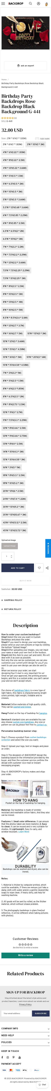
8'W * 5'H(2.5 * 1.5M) (13, 381)
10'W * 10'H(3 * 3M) (36, 333)
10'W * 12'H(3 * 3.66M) (14, 341)
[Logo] (16, 3)
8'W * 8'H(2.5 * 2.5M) (13, 286)
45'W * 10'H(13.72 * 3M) (14, 530)
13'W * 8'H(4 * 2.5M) (13, 444)
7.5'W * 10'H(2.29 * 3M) (14, 278)
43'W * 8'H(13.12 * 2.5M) (15, 522)
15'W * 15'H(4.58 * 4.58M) (15, 365)
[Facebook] (4, 1057)
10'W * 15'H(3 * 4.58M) (14, 349)
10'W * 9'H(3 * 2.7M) (13, 412)
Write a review (25, 955)
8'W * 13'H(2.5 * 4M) (13, 302)
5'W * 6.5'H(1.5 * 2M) (13, 184)
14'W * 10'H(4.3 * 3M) (13, 452)
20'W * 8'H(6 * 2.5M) (13, 491)
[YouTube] (21, 1057)
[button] (7, 118)
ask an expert (27, 66)
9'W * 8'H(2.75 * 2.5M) (14, 404)
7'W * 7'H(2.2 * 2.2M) (13, 247)
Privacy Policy (25, 1004)
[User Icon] (38, 3)
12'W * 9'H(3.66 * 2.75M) (15, 436)
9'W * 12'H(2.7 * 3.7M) (13, 325)
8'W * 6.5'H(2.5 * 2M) (13, 396)
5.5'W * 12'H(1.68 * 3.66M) (15, 207)
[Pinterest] (15, 1057)
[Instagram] (9, 1057)
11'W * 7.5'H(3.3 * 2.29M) (15, 420)
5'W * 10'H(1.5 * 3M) (12, 192)
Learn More (23, 832)
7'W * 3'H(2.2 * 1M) (12, 373)
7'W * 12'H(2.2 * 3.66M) (14, 262)
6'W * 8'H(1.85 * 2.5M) (14, 223)
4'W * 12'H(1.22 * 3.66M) (14, 168)
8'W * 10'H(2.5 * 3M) (13, 294)
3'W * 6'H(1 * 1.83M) (12, 144)
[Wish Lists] (39, 568)
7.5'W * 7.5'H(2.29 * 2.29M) (16, 270)
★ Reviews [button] (48, 548)
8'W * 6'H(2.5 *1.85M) (13, 388)
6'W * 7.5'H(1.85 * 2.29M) (15, 215)
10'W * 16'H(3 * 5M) (12, 357)
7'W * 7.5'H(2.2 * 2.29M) (15, 255)
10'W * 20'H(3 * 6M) (36, 357)
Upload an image (8, 540)
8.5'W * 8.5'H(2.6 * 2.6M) (15, 318)
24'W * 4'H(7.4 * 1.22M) (14, 499)
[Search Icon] (30, 3)
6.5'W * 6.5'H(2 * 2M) (13, 231)
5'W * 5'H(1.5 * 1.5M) (13, 176)
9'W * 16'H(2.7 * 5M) (13, 333)
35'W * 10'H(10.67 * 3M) (14, 515)
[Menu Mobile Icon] (3, 3)
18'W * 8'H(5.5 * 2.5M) (14, 475)
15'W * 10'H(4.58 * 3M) (14, 459)
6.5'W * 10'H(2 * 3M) (13, 239)
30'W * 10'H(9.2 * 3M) (13, 507)
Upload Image (10, 546)
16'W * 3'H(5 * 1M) (11, 467)
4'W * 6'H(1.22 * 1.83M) (14, 152)
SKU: (3, 121)
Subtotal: (6, 589)
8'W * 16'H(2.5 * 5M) (13, 310)
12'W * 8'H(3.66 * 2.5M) (14, 428)
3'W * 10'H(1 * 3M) (35, 144)
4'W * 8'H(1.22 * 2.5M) (14, 160)
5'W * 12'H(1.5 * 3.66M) (14, 199)
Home (4, 80)
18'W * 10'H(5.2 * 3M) (13, 483)
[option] (25, 33)
